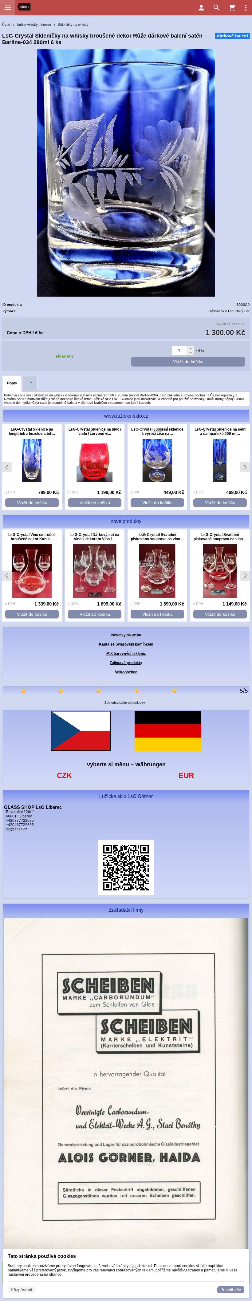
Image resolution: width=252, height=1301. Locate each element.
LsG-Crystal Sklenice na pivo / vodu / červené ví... (95, 431)
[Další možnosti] (246, 7)
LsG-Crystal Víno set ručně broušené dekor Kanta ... (32, 537)
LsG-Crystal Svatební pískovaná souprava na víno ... (157, 537)
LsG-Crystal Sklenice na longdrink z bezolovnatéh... (32, 431)
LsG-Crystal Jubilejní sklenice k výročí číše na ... (157, 431)
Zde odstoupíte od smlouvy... (126, 702)
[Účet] (201, 7)
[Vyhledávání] (216, 7)
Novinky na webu (126, 635)
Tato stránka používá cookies (42, 1256)
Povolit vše (230, 1289)
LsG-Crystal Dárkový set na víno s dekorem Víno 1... (94, 537)
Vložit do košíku (188, 361)
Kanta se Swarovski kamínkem (126, 644)
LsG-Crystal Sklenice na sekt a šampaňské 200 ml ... (220, 431)
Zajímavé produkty (126, 663)
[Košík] (232, 7)
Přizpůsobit (21, 1289)
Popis (12, 383)
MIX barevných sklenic (126, 653)
